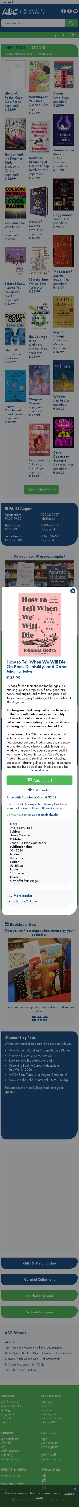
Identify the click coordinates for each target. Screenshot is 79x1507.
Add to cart (42, 780)
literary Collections (28, 901)
